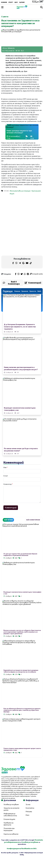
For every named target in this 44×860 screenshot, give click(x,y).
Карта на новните (11, 834)
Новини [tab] (17, 291)
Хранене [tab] (24, 291)
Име (5, 467)
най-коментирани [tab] (33, 520)
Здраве (22, 2)
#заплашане (36, 191)
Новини (4, 2)
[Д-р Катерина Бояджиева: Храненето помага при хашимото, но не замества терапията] (22, 308)
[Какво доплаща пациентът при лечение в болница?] (22, 126)
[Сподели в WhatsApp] (25, 274)
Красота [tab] (32, 291)
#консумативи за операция (20, 191)
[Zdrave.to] (22, 8)
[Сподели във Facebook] (15, 274)
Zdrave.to (11, 48)
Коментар (8, 484)
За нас (28, 804)
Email (5, 476)
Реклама (29, 811)
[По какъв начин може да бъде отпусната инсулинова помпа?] (22, 432)
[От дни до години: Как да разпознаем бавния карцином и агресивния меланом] (22, 538)
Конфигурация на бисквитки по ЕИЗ (22, 848)
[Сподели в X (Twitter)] (22, 274)
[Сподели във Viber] (18, 274)
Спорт (10, 2)
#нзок (12, 194)
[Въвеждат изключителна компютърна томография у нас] (22, 392)
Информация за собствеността (10, 814)
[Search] (41, 7)
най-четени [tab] (8, 520)
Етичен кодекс (9, 819)
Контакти (30, 808)
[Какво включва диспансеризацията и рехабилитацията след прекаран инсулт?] (22, 351)
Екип (27, 815)
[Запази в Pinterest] (28, 274)
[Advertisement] (22, 211)
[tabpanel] (22, 638)
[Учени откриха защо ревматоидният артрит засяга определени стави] (22, 733)
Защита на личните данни (11, 809)
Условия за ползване (11, 804)
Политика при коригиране (9, 829)
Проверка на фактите (8, 824)
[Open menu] (2, 7)
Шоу (16, 2)
